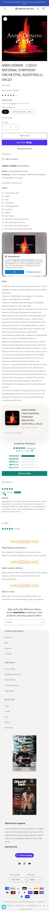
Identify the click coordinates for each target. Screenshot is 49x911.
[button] (4, 8)
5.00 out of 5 (31, 448)
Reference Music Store (15, 902)
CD (5, 112)
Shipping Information (13, 674)
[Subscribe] (41, 622)
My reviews (9, 728)
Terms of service (20, 905)
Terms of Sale (10, 669)
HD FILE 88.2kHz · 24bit (22, 112)
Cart (6, 717)
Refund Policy (10, 680)
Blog (6, 643)
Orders (7, 722)
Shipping (13, 103)
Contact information (25, 909)
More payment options (24, 148)
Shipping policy (32, 905)
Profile (7, 711)
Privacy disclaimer (12, 685)
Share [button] (6, 523)
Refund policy (41, 902)
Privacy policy (8, 905)
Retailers (8, 648)
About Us (8, 637)
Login (7, 706)
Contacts (8, 654)
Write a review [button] (24, 473)
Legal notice (9, 691)
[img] (7, 489)
